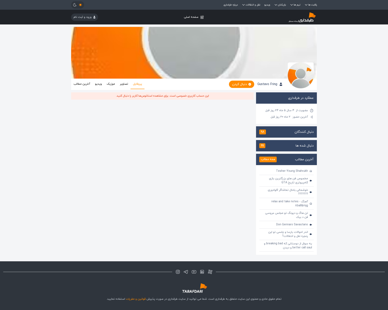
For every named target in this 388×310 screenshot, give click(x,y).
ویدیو (267, 4)
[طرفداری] (276, 17)
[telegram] (185, 271)
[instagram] (177, 271)
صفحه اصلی (191, 17)
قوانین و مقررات (136, 299)
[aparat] (210, 271)
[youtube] (194, 271)
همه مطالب (268, 159)
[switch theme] (77, 4)
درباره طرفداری (231, 4)
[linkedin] (202, 271)
